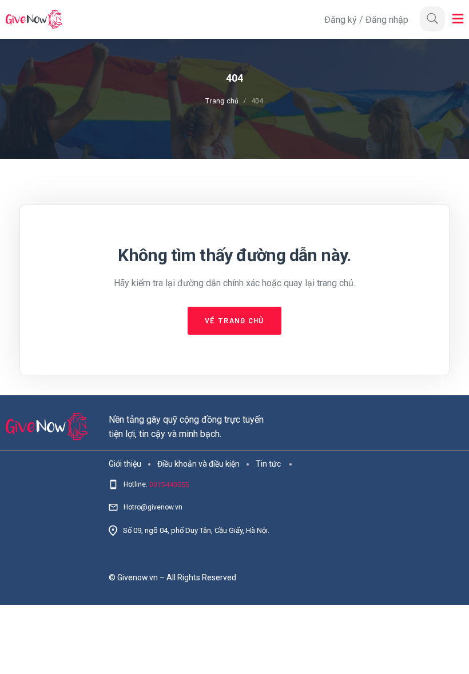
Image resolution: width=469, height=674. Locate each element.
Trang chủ (222, 101)
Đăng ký (341, 19)
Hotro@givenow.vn (153, 507)
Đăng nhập (386, 19)
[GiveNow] (162, 19)
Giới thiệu (125, 463)
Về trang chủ (234, 320)
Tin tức (268, 463)
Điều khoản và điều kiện (198, 463)
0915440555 (169, 485)
